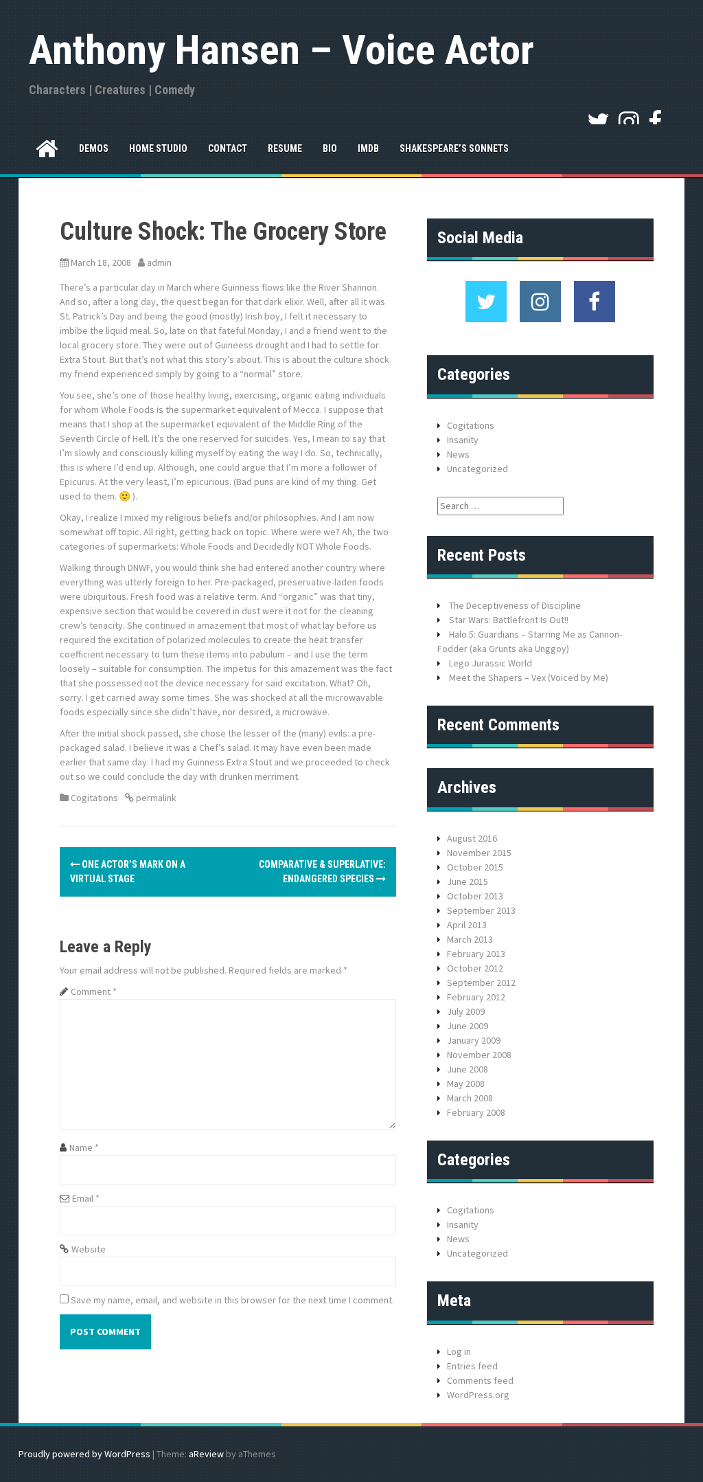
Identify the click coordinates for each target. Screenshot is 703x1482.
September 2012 (481, 982)
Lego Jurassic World (490, 663)
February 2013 (476, 953)
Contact (227, 148)
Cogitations (94, 797)
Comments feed (480, 1380)
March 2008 (470, 1098)
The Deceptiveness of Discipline (515, 605)
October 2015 (475, 867)
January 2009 (473, 1040)
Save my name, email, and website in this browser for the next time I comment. (232, 1300)
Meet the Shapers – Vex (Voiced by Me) (528, 677)
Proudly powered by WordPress (84, 1454)
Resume (285, 148)
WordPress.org (478, 1395)
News (458, 454)
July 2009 (466, 1011)
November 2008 (479, 1054)
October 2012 (475, 968)
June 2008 (467, 1069)
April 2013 (467, 925)
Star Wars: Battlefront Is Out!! (508, 620)
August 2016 (472, 838)
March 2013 (470, 939)
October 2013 (475, 896)
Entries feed (472, 1366)
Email (86, 1198)
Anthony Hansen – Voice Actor (281, 49)
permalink (155, 797)
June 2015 (467, 881)
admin (159, 262)
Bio (330, 148)
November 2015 (479, 852)
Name (84, 1147)
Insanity (463, 440)
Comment (94, 991)
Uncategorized (477, 468)
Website (88, 1249)
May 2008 (466, 1083)
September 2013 (481, 910)
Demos (93, 148)
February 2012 (476, 997)
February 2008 (476, 1112)
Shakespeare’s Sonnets (454, 148)
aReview (206, 1454)
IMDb (368, 148)
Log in (459, 1351)
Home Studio (158, 148)
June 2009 (467, 1026)
